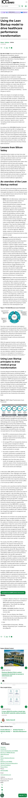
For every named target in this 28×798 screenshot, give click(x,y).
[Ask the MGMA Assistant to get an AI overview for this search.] (22, 795)
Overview (3, 747)
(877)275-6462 (4, 770)
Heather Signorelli (10, 719)
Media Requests (5, 754)
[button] (22, 6)
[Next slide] (26, 668)
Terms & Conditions (6, 765)
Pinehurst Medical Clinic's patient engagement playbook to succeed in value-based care (13, 673)
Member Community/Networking (9, 763)
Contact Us (3, 749)
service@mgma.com (6, 775)
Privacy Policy (4, 767)
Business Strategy (5, 731)
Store (2, 756)
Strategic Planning (18, 729)
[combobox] (9, 6)
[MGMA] (8, 2)
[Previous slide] (2, 668)
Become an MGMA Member (8, 752)
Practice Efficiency (5, 729)
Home (2, 42)
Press (2, 760)
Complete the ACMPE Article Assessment (13, 592)
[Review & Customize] (2, 795)
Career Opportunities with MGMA (9, 751)
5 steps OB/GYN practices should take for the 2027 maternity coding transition (14, 712)
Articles (7, 42)
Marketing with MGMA (6, 761)
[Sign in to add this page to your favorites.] (1, 48)
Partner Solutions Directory (7, 758)
